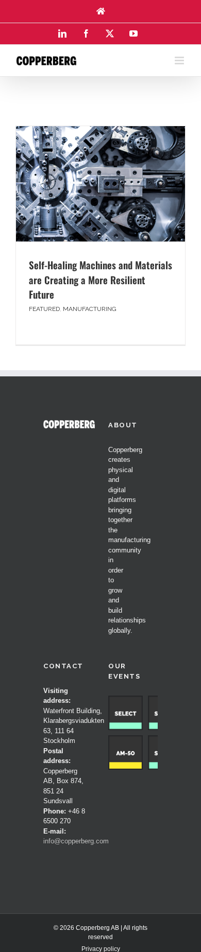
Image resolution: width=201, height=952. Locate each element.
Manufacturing (89, 309)
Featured (44, 309)
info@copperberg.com (76, 841)
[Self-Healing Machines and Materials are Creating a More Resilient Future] (100, 183)
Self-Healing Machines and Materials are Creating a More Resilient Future (100, 279)
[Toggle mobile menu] (180, 60)
